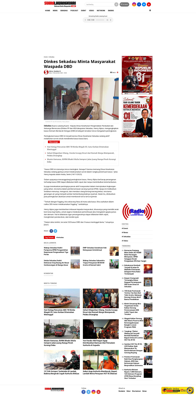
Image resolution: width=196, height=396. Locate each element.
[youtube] (149, 4)
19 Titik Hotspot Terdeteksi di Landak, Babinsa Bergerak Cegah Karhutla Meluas (61, 372)
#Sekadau (60, 237)
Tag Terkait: (49, 237)
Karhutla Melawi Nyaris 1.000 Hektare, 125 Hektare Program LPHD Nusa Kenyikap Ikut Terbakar (133, 373)
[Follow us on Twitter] (88, 392)
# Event (125, 228)
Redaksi (122, 391)
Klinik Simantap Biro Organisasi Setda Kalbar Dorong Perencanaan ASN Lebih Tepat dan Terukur (132, 309)
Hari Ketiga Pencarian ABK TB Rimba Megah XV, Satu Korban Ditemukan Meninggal (59, 312)
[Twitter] (55, 231)
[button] (150, 9)
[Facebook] (51, 231)
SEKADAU (64, 10)
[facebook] (139, 4)
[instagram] (134, 4)
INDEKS (111, 10)
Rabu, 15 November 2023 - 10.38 (57, 73)
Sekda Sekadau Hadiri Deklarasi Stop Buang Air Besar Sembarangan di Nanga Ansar (56, 262)
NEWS (55, 10)
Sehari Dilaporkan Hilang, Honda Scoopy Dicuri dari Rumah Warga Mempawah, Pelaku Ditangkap (100, 312)
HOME (47, 10)
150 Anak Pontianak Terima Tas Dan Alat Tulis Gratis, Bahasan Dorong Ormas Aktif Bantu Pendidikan (133, 295)
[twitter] (144, 4)
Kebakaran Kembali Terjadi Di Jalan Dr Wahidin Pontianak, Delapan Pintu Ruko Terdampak (132, 269)
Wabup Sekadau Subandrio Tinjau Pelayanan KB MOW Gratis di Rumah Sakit (94, 262)
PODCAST (74, 10)
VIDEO (91, 10)
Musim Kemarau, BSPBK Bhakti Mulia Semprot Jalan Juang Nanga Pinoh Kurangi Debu (60, 342)
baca (113, 72)
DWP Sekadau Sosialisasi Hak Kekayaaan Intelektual (95, 249)
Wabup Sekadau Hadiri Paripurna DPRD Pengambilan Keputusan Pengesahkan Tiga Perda (56, 251)
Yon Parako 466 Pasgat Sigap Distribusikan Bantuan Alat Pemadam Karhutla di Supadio (99, 342)
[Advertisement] (98, 39)
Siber (128, 391)
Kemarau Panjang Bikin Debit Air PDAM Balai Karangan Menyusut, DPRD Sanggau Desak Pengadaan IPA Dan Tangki (135, 255)
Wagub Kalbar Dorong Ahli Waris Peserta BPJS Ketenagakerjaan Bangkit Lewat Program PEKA (133, 322)
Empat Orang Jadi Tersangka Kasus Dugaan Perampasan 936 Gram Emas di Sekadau (132, 282)
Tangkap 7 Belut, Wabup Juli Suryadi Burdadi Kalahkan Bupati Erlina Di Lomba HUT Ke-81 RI (133, 335)
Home (46, 57)
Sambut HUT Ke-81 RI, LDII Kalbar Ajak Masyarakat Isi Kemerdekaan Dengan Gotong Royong (133, 348)
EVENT (83, 10)
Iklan (144, 391)
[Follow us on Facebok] (83, 392)
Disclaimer (136, 391)
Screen (125, 4)
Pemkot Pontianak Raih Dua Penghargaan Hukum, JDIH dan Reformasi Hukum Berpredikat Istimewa (133, 361)
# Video (125, 241)
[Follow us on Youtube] (98, 392)
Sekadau (51, 57)
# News (125, 232)
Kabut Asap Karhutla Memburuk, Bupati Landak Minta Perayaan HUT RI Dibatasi (100, 372)
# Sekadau (126, 236)
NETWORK (101, 10)
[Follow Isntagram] (93, 392)
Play (190, 390)
